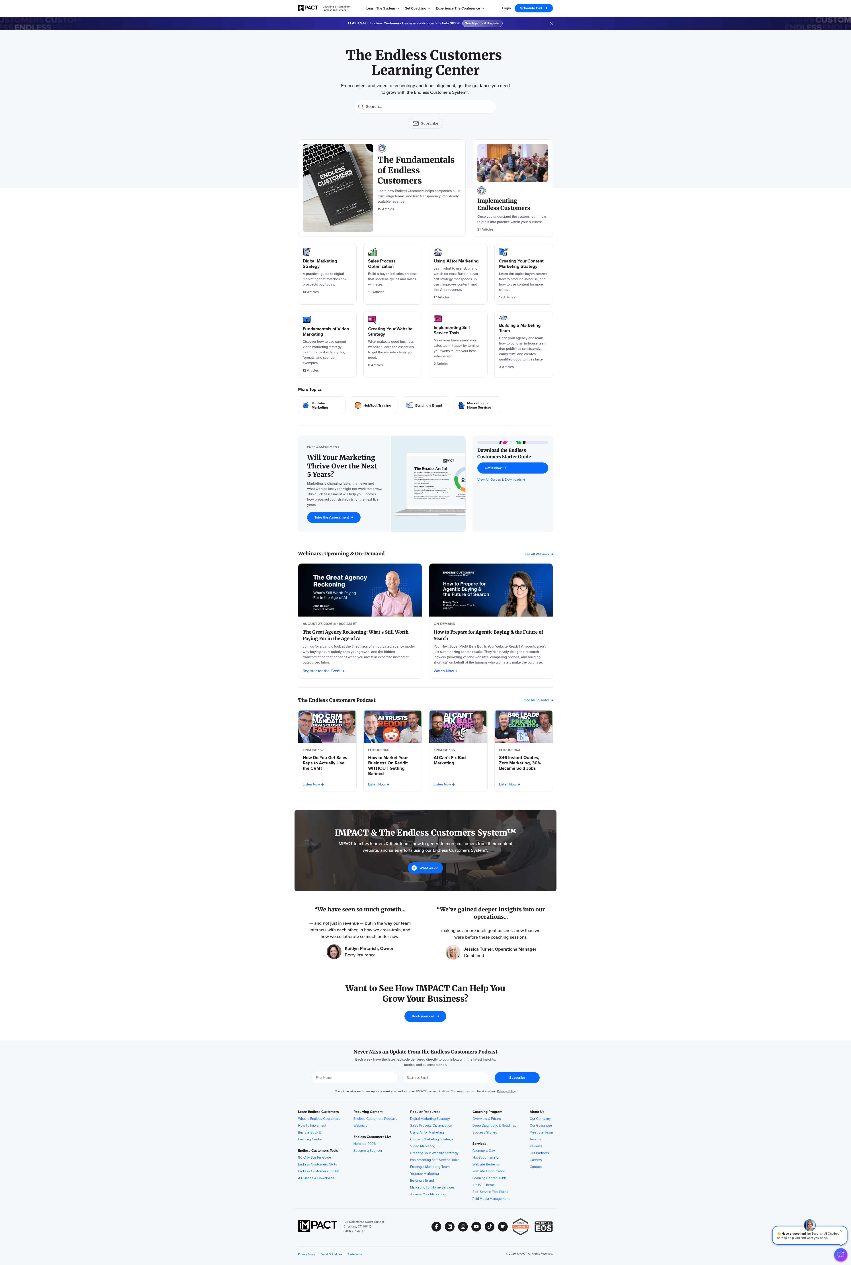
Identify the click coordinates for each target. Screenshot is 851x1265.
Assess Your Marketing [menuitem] (427, 1194)
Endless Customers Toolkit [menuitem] (318, 1171)
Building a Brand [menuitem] (422, 1180)
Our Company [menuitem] (540, 1118)
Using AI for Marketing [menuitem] (427, 1132)
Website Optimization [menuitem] (489, 1171)
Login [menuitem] (506, 8)
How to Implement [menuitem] (312, 1125)
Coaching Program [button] (487, 1112)
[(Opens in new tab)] (522, 1227)
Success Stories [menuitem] (484, 1132)
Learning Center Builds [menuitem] (489, 1178)
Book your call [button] (423, 1016)
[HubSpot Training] (373, 405)
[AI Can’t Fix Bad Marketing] (458, 760)
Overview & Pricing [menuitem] (486, 1118)
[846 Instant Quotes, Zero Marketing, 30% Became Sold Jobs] (523, 763)
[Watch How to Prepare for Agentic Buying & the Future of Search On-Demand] (491, 590)
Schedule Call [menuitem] (531, 8)
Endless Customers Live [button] (372, 1137)
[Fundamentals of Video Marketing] (327, 344)
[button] (809, 1235)
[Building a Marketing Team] (523, 344)
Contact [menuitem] (536, 1167)
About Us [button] (537, 1112)
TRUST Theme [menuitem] (483, 1185)
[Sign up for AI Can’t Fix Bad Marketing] (458, 726)
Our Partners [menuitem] (539, 1153)
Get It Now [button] (493, 467)
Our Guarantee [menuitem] (541, 1125)
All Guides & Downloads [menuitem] (316, 1178)
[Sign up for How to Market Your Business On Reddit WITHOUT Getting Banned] (393, 726)
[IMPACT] (308, 8)
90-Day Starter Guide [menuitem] (314, 1157)
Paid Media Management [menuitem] (491, 1198)
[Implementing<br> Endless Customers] (513, 188)
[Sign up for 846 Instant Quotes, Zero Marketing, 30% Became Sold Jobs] (524, 726)
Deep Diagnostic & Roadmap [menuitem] (494, 1125)
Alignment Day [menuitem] (483, 1150)
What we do (429, 868)
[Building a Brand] (425, 405)
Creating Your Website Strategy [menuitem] (434, 1153)
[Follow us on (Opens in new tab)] (438, 1227)
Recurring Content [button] (368, 1112)
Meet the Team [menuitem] (541, 1132)
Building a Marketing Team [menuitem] (430, 1167)
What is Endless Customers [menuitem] (319, 1118)
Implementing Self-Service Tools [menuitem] (434, 1160)
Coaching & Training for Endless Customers (337, 8)
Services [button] (479, 1144)
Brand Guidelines (331, 1254)
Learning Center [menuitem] (310, 1139)
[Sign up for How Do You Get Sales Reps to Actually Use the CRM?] (327, 726)
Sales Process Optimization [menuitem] (431, 1125)
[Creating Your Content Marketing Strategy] (523, 274)
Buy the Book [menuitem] (308, 1132)
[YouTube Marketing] (321, 405)
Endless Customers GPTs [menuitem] (317, 1164)
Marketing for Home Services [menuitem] (432, 1187)
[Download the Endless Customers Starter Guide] (512, 453)
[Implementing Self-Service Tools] (458, 344)
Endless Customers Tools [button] (318, 1150)
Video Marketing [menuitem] (422, 1146)
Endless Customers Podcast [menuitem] (375, 1118)
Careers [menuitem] (536, 1160)
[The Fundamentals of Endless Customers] (382, 188)
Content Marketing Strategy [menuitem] (431, 1139)
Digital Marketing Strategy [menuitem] (430, 1118)
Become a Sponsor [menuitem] (367, 1150)
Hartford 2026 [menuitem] (364, 1144)
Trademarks (354, 1254)
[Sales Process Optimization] (392, 274)
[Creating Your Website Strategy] (392, 344)
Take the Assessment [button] (331, 517)
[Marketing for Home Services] (477, 405)
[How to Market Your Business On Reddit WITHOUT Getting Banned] (392, 765)
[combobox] (425, 107)
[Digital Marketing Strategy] (327, 274)
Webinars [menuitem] (360, 1125)
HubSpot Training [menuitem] (485, 1157)
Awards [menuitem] (535, 1139)
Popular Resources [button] (425, 1112)
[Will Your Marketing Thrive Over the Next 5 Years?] (344, 465)
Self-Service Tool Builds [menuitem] (490, 1192)
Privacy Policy (506, 1091)
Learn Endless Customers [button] (318, 1112)
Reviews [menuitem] (536, 1146)
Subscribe (429, 123)
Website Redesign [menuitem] (486, 1164)
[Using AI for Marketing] (458, 274)
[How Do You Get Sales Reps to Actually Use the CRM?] (327, 763)
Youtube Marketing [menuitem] (424, 1173)
